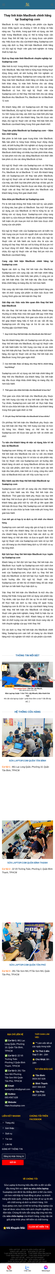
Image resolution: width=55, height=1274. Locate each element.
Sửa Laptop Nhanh (35, 1258)
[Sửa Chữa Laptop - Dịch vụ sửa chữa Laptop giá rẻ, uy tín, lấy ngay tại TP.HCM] (27, 4)
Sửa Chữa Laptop (37, 1260)
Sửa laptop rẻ (18, 1258)
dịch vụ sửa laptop (17, 1261)
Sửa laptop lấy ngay (37, 1261)
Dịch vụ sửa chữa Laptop (33, 1250)
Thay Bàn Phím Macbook (15, 1253)
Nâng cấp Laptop (18, 1252)
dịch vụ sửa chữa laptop (36, 1188)
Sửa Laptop (14, 1250)
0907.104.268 (38, 1095)
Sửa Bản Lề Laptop (36, 1252)
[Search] (52, 4)
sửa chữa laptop (15, 1216)
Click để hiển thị (38, 1227)
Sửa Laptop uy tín (18, 1260)
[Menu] (3, 4)
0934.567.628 (38, 1079)
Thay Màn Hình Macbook (39, 1253)
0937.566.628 (38, 1087)
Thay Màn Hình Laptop (16, 1255)
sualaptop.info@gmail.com (17, 1089)
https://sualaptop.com (15, 1105)
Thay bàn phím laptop (39, 1255)
